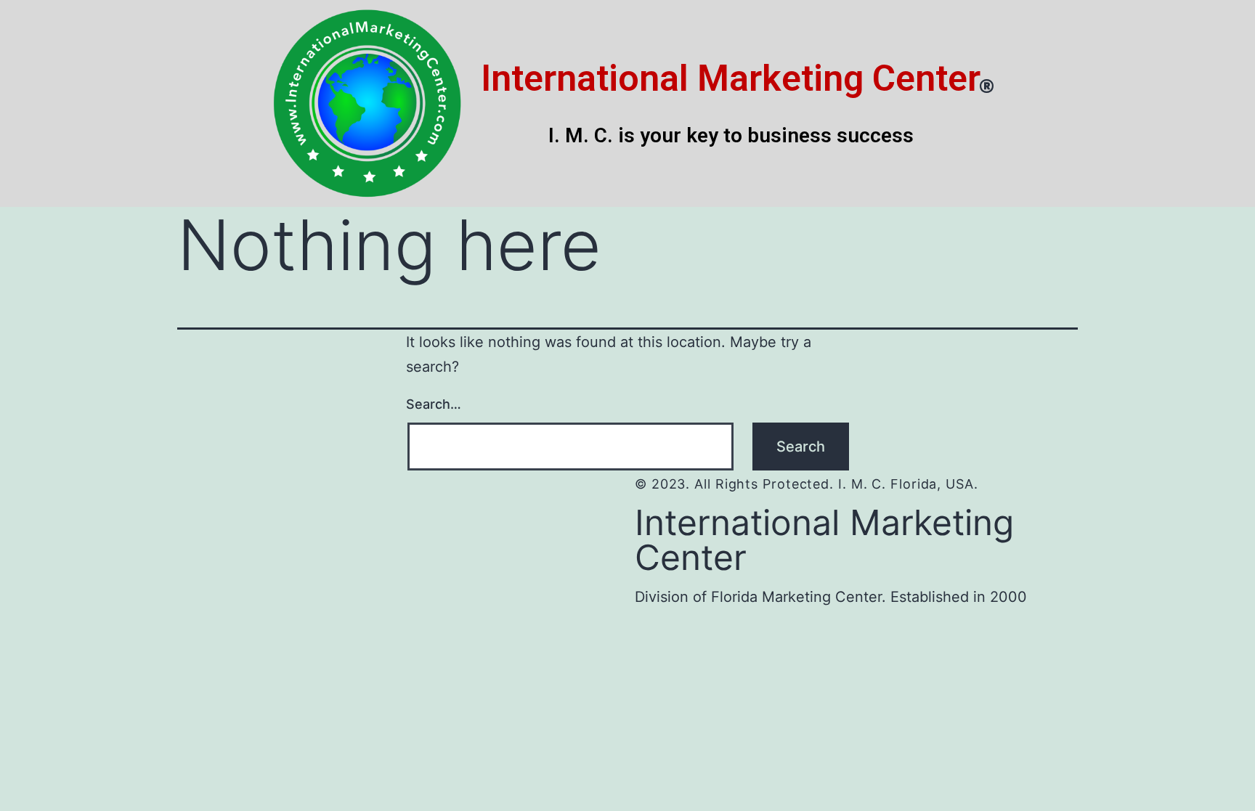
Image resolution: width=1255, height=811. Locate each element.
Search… (433, 404)
